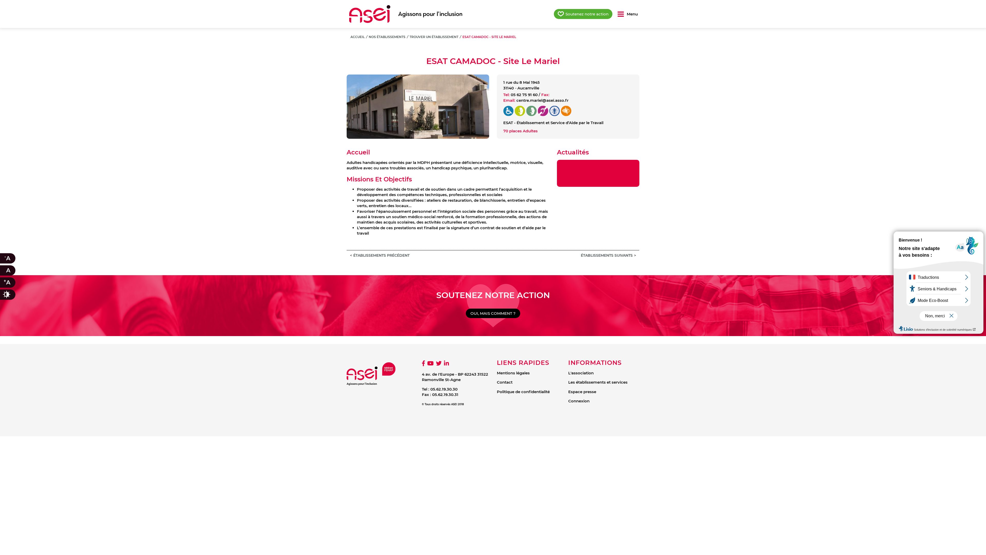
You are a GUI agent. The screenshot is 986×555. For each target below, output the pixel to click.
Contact (505, 382)
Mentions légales (513, 373)
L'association (581, 373)
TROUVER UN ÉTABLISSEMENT (434, 37)
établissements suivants (607, 255)
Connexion (579, 401)
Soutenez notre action (587, 14)
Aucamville (528, 88)
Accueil (357, 37)
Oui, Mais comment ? (493, 313)
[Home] (406, 14)
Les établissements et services (598, 382)
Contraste (11, 294)
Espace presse (582, 391)
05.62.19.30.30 (444, 389)
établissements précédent (381, 255)
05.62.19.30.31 (445, 394)
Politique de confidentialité (523, 391)
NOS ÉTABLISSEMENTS (387, 37)
